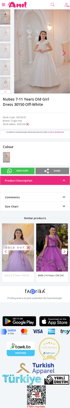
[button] (5, 92)
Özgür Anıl (16, 120)
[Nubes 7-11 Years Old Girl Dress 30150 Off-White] (6, 157)
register (60, 132)
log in (52, 132)
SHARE (57, 170)
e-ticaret (26, 298)
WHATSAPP (22, 170)
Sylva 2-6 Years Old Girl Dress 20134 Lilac (27, 275)
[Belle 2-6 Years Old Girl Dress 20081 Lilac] (52, 247)
